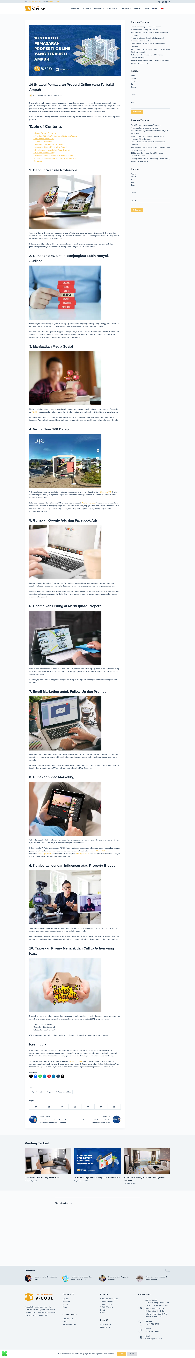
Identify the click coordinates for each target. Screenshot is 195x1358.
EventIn (103, 1310)
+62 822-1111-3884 (54, 1)
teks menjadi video (44, 854)
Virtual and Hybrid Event (109, 1299)
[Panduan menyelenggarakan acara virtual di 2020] (65, 1278)
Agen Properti (36, 1092)
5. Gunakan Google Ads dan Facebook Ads (49, 144)
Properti (48, 1092)
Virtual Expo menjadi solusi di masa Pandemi (156, 1278)
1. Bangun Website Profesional (45, 133)
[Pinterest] (61, 1107)
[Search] (169, 8)
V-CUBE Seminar (106, 1307)
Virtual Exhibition (106, 1301)
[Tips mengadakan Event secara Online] (28, 1278)
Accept (121, 1354)
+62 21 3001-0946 (152, 1324)
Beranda (75, 8)
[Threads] (114, 1107)
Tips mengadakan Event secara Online (45, 1278)
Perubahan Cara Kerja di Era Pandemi (118, 1278)
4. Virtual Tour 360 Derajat (43, 141)
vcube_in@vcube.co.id (36, 1)
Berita (137, 8)
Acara (133, 76)
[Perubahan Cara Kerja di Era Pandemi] (102, 1278)
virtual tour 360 (105, 492)
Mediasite (66, 1301)
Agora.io (66, 1299)
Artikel (133, 78)
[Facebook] (159, 2)
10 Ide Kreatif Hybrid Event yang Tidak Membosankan (97, 1178)
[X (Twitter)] (163, 2)
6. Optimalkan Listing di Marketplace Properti (50, 147)
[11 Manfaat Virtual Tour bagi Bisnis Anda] (48, 1161)
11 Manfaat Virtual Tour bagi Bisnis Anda (42, 1178)
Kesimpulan (38, 161)
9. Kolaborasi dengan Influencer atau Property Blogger (53, 155)
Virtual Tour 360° (106, 1304)
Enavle (102, 1313)
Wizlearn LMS (105, 1324)
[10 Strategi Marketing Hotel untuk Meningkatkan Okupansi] (147, 1161)
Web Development (69, 1324)
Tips (132, 84)
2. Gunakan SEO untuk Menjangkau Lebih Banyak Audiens (55, 136)
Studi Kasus (112, 8)
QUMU (65, 1304)
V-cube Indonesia (75, 1061)
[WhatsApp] (101, 1107)
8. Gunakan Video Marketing (44, 153)
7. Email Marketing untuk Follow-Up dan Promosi (52, 150)
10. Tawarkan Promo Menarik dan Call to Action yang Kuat (55, 158)
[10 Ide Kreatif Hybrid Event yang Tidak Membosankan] (97, 1161)
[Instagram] (166, 2)
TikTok (34, 412)
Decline (132, 1354)
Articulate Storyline (69, 1319)
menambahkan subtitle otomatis (100, 851)
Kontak (146, 8)
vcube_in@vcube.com (153, 1339)
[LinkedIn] (75, 1107)
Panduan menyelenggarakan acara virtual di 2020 (81, 1278)
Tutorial (133, 87)
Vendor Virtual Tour (63, 1092)
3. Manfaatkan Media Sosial (44, 139)
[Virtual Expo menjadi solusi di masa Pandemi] (139, 1278)
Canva (65, 1322)
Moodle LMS (105, 1327)
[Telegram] (169, 2)
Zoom (65, 1307)
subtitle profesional (82, 854)
